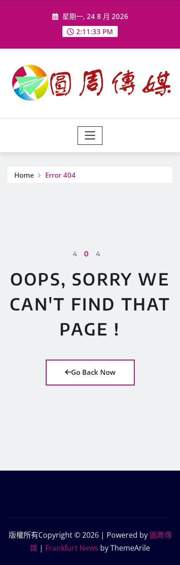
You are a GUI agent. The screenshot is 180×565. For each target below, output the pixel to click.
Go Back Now (93, 372)
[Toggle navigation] (90, 135)
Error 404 (60, 175)
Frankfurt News (71, 548)
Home (24, 175)
